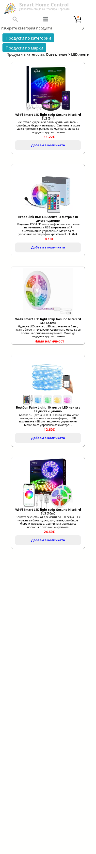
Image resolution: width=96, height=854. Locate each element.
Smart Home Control (44, 4)
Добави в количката (48, 145)
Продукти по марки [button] (24, 48)
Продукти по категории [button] (28, 38)
